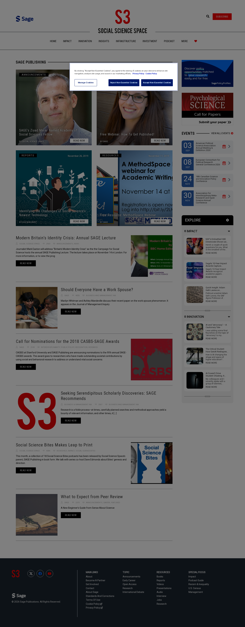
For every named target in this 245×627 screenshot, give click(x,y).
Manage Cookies (86, 82)
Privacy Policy (138, 73)
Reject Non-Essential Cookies (124, 82)
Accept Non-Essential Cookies (157, 82)
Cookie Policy (151, 73)
